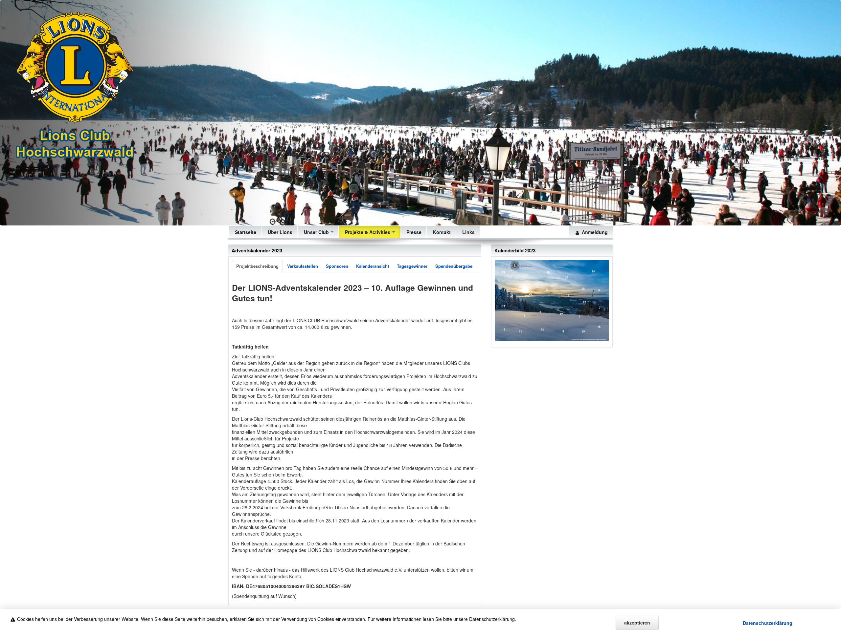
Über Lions (279, 232)
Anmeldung (593, 232)
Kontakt (441, 232)
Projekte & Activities (368, 232)
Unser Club (316, 232)
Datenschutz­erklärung (767, 623)
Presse (413, 232)
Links (468, 232)
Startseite (245, 232)
